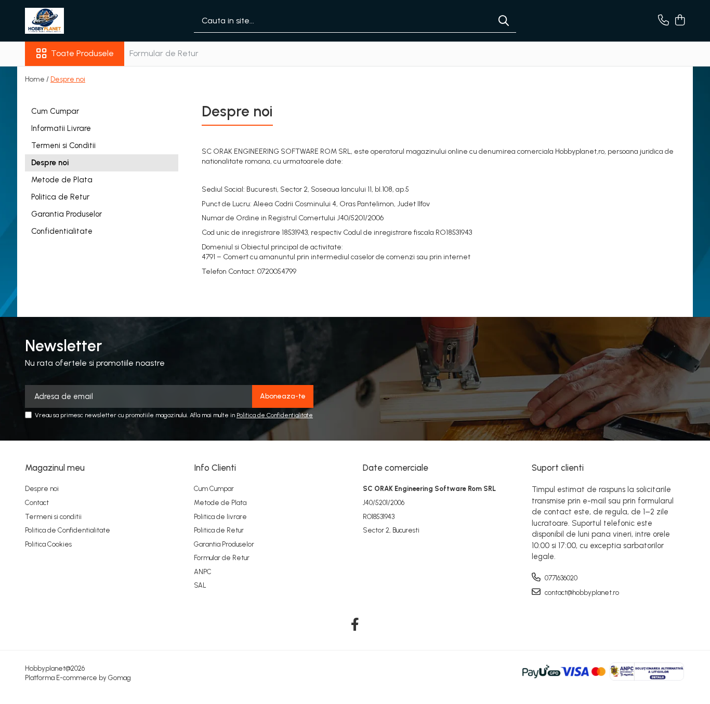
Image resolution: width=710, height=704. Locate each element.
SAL (200, 585)
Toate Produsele (82, 53)
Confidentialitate (62, 231)
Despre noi (67, 79)
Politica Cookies (48, 544)
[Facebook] (355, 625)
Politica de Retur (60, 197)
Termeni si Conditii (63, 145)
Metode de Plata (62, 179)
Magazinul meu (55, 467)
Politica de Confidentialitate (274, 415)
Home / (37, 79)
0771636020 (560, 578)
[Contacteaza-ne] (663, 21)
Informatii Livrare (61, 128)
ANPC (203, 572)
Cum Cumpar (55, 111)
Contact (37, 503)
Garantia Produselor (66, 214)
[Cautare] (503, 21)
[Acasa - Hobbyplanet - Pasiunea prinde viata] (77, 21)
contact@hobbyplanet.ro (581, 592)
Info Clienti (215, 467)
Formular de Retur (164, 53)
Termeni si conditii (53, 517)
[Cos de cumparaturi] (679, 21)
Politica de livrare (220, 517)
